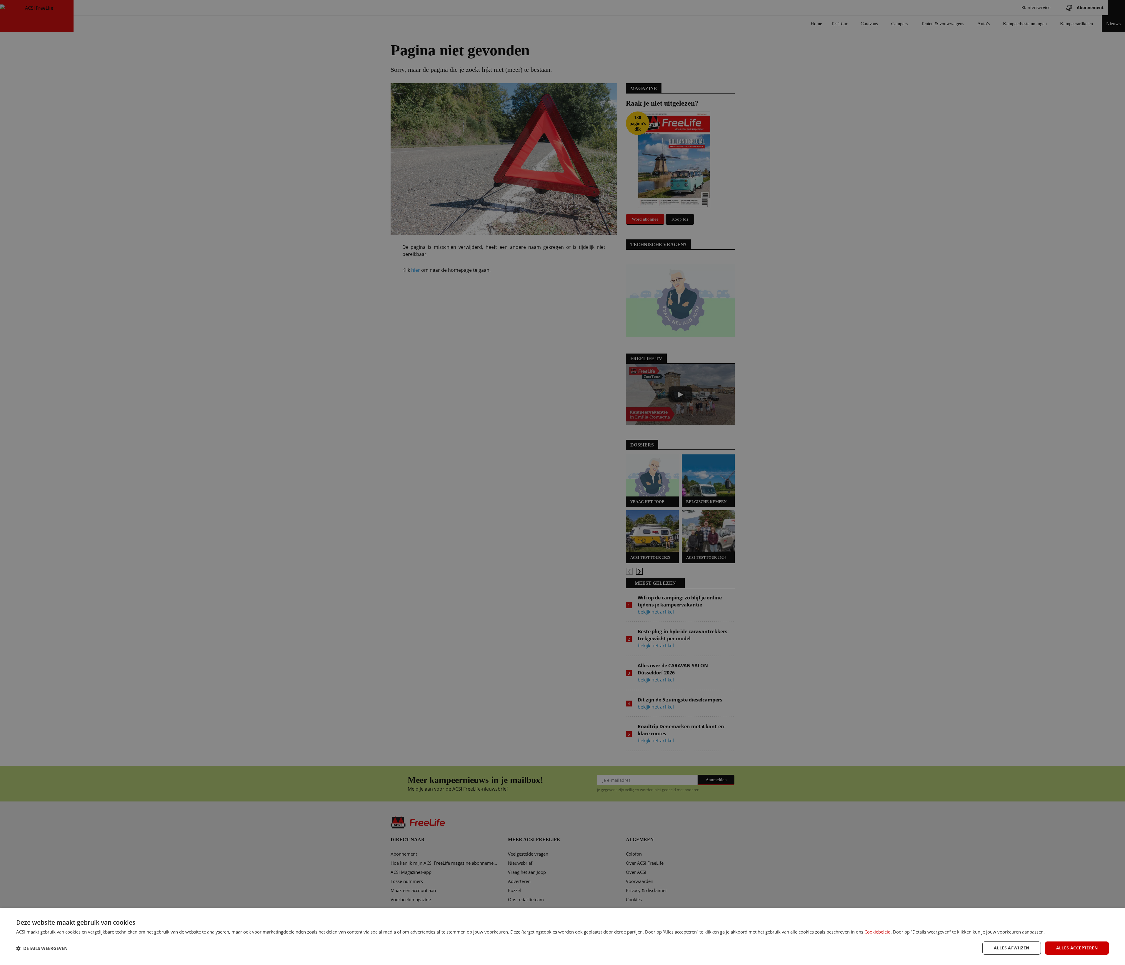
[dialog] (562, 936)
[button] (42, 948)
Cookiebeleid (877, 932)
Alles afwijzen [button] (1011, 948)
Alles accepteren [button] (1077, 948)
